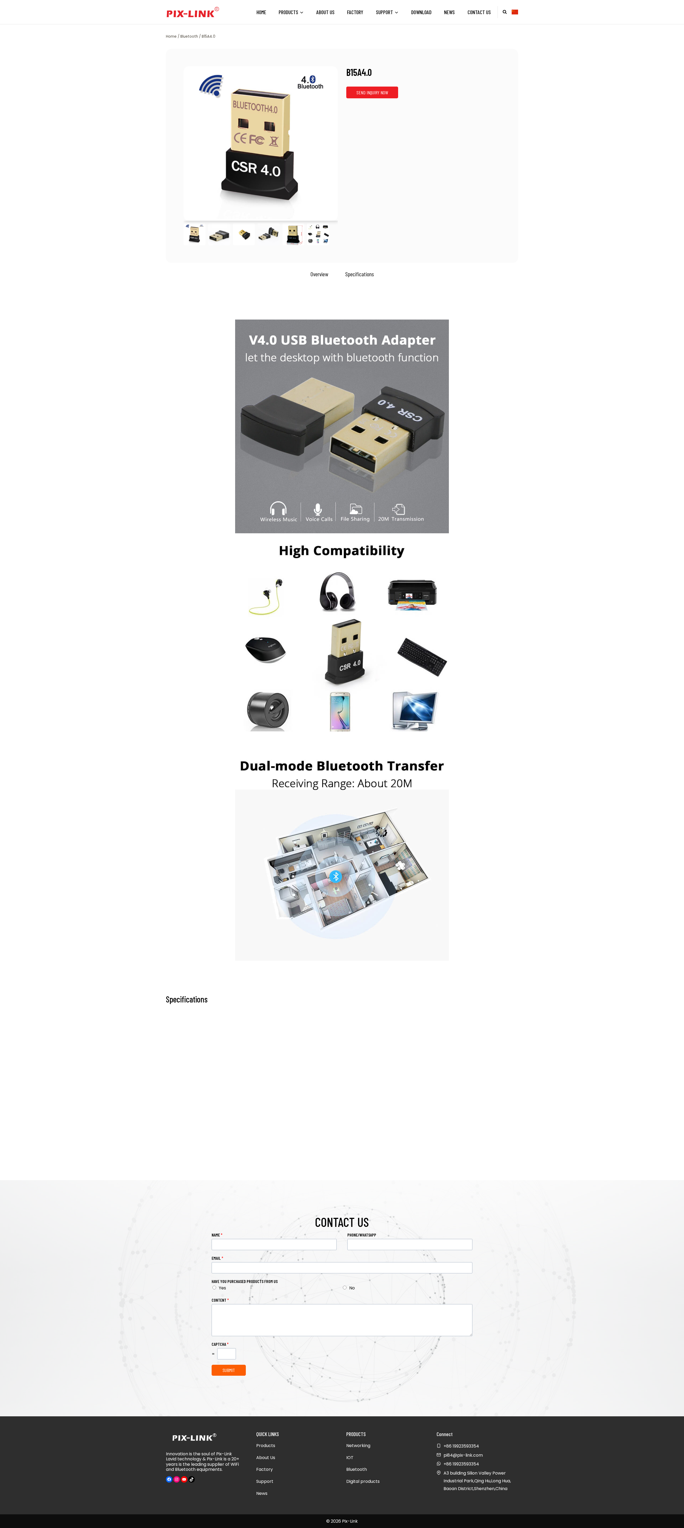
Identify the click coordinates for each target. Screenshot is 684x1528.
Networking (358, 1446)
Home (261, 12)
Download (421, 12)
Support (264, 1481)
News (449, 12)
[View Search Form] (504, 12)
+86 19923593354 (461, 1464)
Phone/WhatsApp (361, 1234)
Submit (229, 1370)
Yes (222, 1288)
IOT (349, 1458)
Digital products (363, 1481)
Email (217, 1258)
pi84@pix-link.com (463, 1455)
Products (265, 1446)
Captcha (220, 1344)
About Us (325, 12)
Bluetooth (356, 1469)
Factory (355, 12)
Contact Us (479, 12)
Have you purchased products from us (245, 1281)
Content (220, 1300)
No (352, 1288)
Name (217, 1234)
